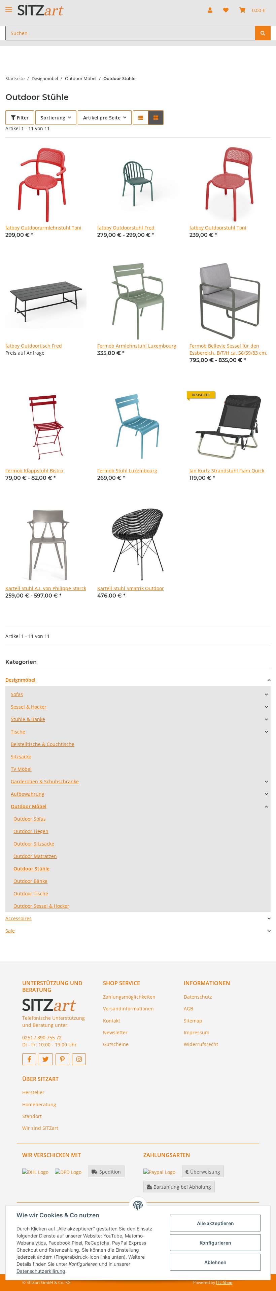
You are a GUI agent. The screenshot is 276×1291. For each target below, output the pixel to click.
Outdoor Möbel (28, 806)
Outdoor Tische (30, 893)
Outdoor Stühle (31, 868)
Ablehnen (215, 1262)
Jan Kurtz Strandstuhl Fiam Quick (226, 470)
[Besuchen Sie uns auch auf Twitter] (46, 1059)
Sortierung (53, 117)
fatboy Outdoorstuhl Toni (217, 227)
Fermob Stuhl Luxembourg (127, 470)
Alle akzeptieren (215, 1223)
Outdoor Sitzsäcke (33, 843)
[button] (210, 10)
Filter (22, 117)
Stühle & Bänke (28, 719)
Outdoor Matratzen (35, 856)
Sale (10, 931)
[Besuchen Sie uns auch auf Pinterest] (62, 1059)
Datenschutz (198, 997)
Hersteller (33, 1092)
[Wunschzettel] (226, 10)
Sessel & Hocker (28, 707)
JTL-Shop (224, 1282)
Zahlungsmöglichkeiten (129, 997)
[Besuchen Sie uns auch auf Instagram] (79, 1059)
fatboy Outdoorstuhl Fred (125, 227)
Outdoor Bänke (30, 881)
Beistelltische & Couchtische (42, 744)
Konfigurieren (215, 1243)
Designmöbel (20, 680)
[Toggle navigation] (8, 7)
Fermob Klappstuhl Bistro (34, 470)
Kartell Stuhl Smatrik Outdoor (130, 588)
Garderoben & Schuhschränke (45, 781)
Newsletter (115, 1032)
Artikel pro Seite (101, 117)
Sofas (17, 694)
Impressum (196, 1032)
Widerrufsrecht (201, 1044)
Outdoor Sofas (29, 819)
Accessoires (18, 918)
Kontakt (111, 1020)
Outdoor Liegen (30, 831)
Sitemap (193, 1020)
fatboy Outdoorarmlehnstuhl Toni (43, 227)
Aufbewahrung (27, 794)
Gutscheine (116, 1044)
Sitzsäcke (21, 756)
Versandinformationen (128, 1008)
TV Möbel (21, 769)
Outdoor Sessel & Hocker (41, 906)
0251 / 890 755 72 (42, 1037)
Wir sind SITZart (40, 1128)
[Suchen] (263, 33)
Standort (32, 1116)
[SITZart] (41, 10)
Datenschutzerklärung (40, 1271)
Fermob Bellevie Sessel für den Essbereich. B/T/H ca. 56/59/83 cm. (228, 349)
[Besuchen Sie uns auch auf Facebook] (29, 1059)
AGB (188, 1008)
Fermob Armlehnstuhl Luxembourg (136, 346)
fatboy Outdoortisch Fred (33, 346)
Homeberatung (39, 1104)
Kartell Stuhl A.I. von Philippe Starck (45, 588)
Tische (18, 731)
